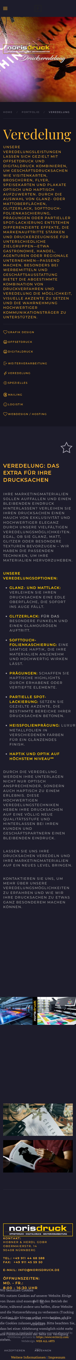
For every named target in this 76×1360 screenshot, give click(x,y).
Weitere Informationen (28, 1357)
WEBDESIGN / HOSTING (27, 414)
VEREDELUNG (19, 373)
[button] (5, 8)
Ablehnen (43, 1350)
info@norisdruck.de (39, 1270)
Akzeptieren (14, 1350)
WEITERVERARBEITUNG (27, 363)
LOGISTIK (15, 404)
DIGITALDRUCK (20, 351)
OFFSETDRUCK (20, 341)
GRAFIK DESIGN (21, 332)
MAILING (15, 394)
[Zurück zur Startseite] (38, 8)
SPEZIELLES (18, 382)
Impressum (56, 1357)
